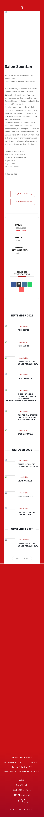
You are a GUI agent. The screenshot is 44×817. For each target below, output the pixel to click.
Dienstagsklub (25, 378)
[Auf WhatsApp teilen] (30, 284)
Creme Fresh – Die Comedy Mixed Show (28, 362)
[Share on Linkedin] (24, 284)
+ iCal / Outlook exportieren (22, 202)
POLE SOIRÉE (23, 330)
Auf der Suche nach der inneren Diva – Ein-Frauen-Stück (28, 417)
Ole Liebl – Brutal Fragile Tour (26, 513)
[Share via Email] (21, 289)
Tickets (19, 253)
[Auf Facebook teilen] (13, 284)
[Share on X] (18, 284)
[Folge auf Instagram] (26, 801)
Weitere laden (22, 559)
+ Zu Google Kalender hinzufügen (22, 194)
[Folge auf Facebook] (20, 801)
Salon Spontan (25, 434)
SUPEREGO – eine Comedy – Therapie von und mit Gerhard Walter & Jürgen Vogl (20, 397)
